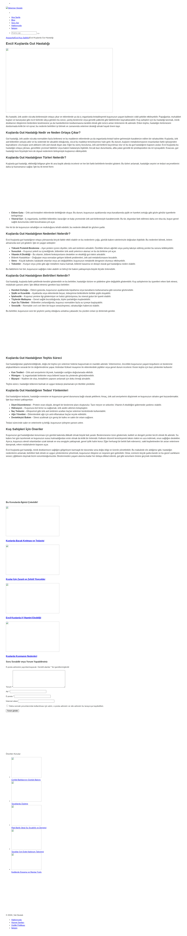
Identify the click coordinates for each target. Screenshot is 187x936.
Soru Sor (15, 23)
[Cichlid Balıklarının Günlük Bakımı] (26, 777)
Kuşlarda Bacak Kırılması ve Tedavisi (25, 540)
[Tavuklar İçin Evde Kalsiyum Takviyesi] (26, 849)
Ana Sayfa (15, 17)
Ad (7, 691)
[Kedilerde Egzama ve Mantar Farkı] (26, 869)
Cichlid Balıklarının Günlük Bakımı (26, 780)
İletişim (14, 28)
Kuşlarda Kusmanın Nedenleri (21, 656)
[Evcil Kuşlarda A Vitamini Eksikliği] (32, 612)
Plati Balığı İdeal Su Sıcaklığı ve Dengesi (28, 828)
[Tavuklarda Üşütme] (26, 801)
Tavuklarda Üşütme (19, 804)
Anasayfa (10, 38)
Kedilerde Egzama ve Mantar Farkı (26, 872)
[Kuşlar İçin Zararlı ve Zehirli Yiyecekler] (32, 574)
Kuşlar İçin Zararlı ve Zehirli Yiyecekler (25, 579)
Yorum (9, 687)
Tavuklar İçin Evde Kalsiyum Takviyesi (27, 852)
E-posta (10, 696)
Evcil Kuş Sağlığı (22, 38)
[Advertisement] (93, 190)
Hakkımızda (16, 25)
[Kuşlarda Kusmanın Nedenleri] (32, 651)
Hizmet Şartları (17, 922)
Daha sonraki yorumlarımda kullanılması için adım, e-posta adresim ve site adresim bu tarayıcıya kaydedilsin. (56, 706)
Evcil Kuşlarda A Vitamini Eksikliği (23, 617)
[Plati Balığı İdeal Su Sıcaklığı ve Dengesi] (26, 825)
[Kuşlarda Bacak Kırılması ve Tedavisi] (32, 535)
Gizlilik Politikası (18, 925)
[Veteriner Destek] (14, 8)
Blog (13, 20)
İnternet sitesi (12, 701)
